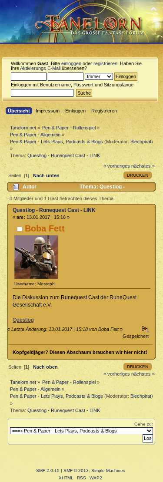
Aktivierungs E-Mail (40, 68)
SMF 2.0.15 (48, 470)
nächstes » (143, 165)
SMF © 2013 (76, 470)
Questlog (23, 320)
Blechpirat (140, 141)
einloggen (71, 63)
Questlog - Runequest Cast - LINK (54, 210)
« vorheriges (116, 165)
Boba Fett (45, 228)
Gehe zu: (143, 424)
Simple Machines (108, 470)
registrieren (105, 63)
